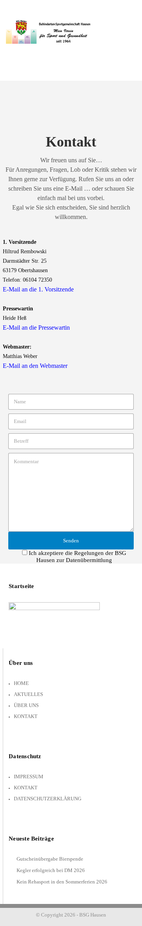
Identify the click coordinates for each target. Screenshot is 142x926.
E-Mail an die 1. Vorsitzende (38, 289)
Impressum (28, 776)
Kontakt (25, 716)
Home (21, 683)
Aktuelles (28, 694)
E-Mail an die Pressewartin (36, 327)
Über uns (26, 705)
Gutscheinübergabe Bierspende (50, 859)
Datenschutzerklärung (47, 799)
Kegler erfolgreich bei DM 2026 (51, 870)
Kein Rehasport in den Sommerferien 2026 (62, 882)
